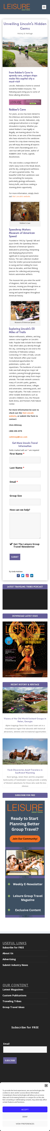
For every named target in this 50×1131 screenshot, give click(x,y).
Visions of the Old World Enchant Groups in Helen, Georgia (25, 720)
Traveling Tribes (12, 1001)
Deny (25, 1116)
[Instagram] (27, 575)
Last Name (17, 467)
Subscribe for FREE (13, 947)
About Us (8, 953)
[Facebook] (18, 575)
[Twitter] (22, 575)
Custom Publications (14, 995)
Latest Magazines (13, 989)
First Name (17, 453)
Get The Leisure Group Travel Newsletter (26, 545)
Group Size (16, 495)
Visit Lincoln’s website (21, 196)
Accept (25, 1109)
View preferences (25, 1123)
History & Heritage (25, 33)
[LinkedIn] (31, 575)
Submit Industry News (15, 965)
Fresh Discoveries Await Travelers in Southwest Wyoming (25, 771)
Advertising (9, 959)
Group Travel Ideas (13, 1007)
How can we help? (20, 509)
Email (14, 481)
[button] (46, 1085)
